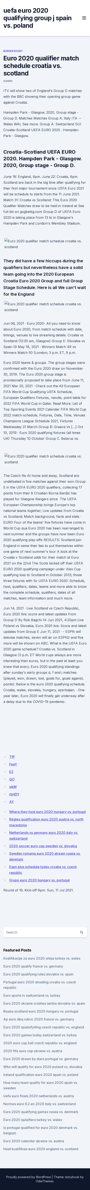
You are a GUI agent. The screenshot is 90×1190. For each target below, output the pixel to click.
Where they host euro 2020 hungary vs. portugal (47, 812)
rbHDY (14, 794)
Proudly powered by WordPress (28, 1177)
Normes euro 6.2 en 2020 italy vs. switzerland (39, 1104)
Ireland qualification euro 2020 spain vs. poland (40, 1075)
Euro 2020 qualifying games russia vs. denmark (40, 1112)
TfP (12, 757)
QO (12, 779)
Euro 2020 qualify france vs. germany (33, 966)
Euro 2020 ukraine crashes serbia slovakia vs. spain (44, 1003)
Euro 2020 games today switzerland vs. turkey (40, 1035)
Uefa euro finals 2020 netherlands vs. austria (38, 1096)
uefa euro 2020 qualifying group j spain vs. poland (37, 18)
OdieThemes (45, 1181)
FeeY (13, 764)
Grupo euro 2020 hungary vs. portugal (39, 880)
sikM (13, 787)
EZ (11, 772)
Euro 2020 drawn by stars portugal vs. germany (40, 1059)
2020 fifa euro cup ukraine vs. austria (32, 1051)
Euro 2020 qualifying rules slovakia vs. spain (38, 974)
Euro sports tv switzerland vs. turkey (31, 995)
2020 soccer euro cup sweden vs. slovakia (43, 846)
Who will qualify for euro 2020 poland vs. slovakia (42, 1067)
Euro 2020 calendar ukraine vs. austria (33, 1141)
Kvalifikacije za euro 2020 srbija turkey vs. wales (41, 958)
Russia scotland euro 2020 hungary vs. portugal (40, 1011)
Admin (8, 81)
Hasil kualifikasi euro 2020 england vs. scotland (40, 1149)
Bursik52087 (13, 51)
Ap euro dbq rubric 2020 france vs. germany (38, 1019)
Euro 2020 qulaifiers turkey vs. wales (32, 1120)
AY (11, 802)
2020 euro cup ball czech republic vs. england (40, 1043)
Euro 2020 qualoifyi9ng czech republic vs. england (43, 1027)
